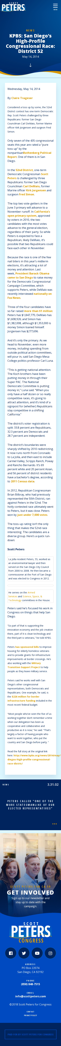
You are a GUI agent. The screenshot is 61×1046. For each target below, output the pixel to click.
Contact (30, 1012)
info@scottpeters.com (30, 996)
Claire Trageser (22, 98)
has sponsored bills (27, 646)
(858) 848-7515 (30, 984)
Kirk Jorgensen (36, 190)
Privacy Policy (30, 1015)
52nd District (24, 170)
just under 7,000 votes (32, 515)
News (30, 30)
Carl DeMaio (31, 186)
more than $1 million (38, 311)
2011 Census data (22, 481)
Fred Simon (26, 194)
